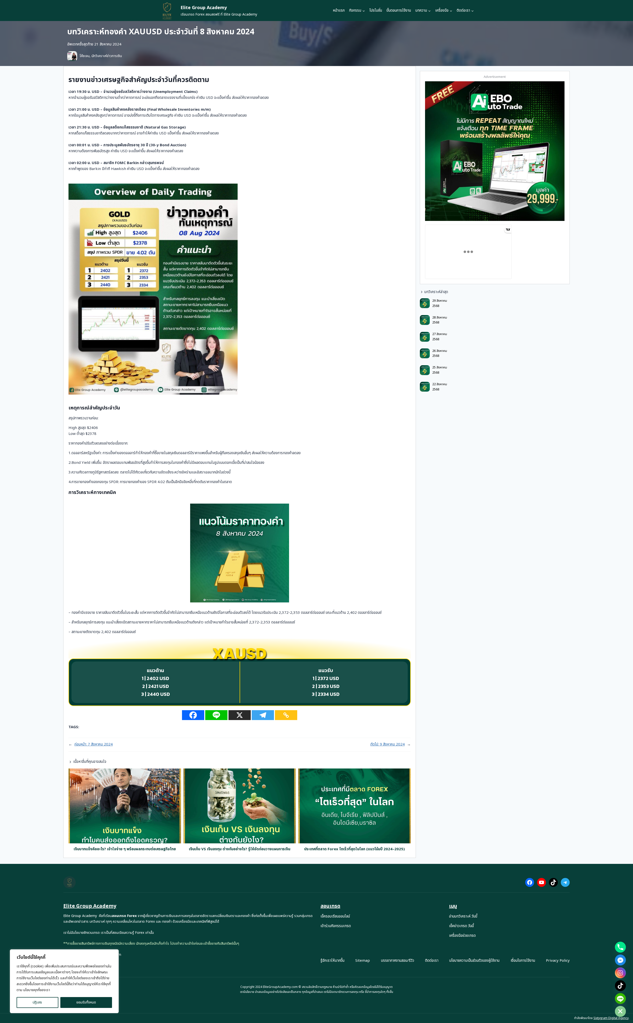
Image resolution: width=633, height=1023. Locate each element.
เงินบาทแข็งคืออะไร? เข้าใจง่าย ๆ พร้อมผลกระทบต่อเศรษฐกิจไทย (125, 849)
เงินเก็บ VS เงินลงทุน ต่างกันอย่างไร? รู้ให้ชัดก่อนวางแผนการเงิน (239, 849)
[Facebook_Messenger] (620, 960)
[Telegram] (263, 715)
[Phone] (620, 947)
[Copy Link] (286, 715)
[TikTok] (620, 985)
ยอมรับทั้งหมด (86, 1002)
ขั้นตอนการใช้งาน (398, 10)
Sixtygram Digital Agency (611, 1018)
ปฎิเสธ (37, 1002)
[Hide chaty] (620, 1011)
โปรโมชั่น (375, 10)
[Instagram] (620, 972)
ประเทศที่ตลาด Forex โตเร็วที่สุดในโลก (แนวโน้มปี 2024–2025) (354, 849)
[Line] (216, 715)
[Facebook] (193, 715)
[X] (239, 715)
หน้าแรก (339, 10)
